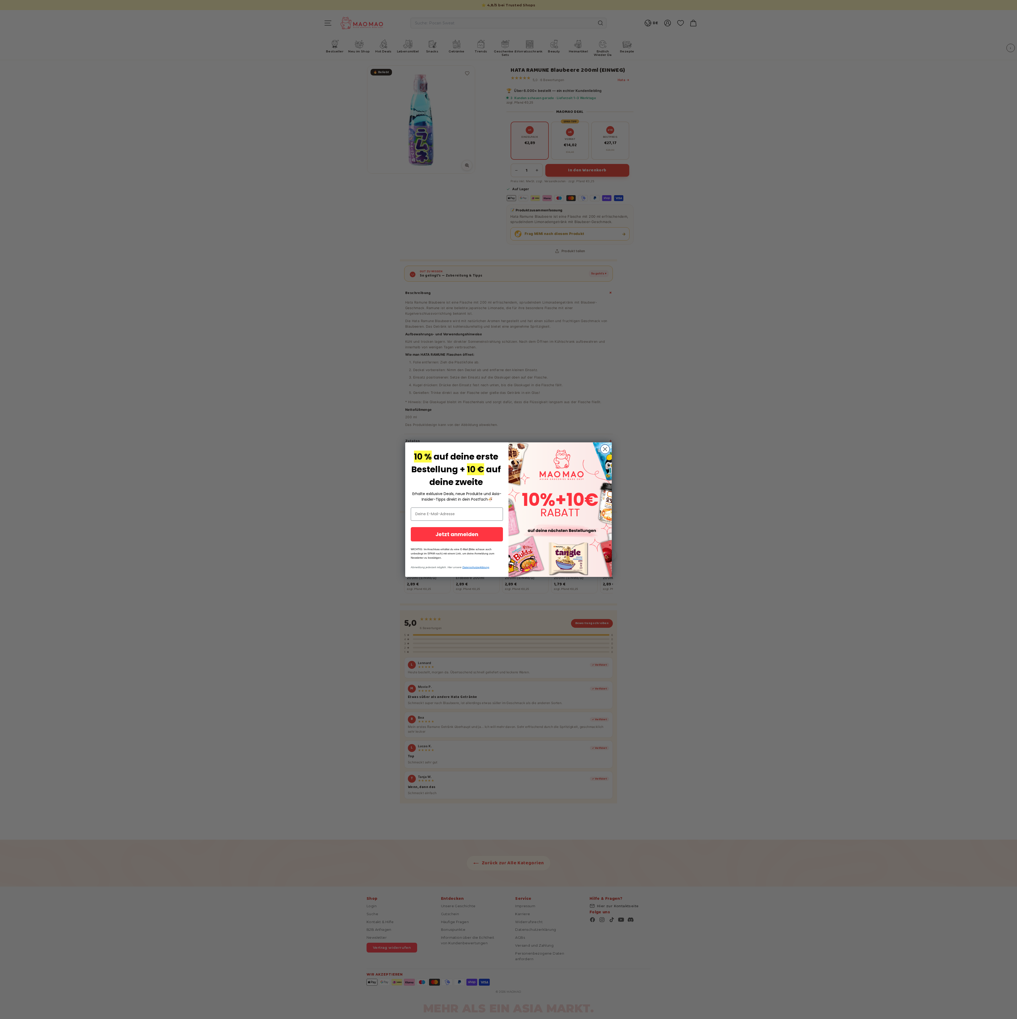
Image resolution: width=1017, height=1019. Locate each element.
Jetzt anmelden (456, 534)
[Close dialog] (605, 449)
